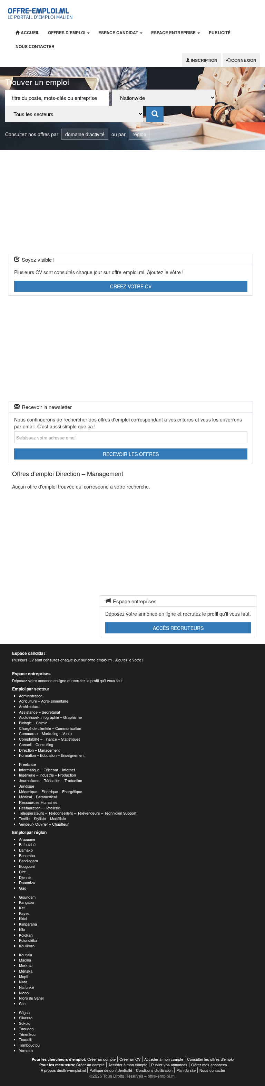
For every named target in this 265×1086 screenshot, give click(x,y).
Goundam (27, 897)
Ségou (24, 1012)
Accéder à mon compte (163, 1059)
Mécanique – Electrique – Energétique (50, 791)
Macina (25, 960)
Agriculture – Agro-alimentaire (43, 701)
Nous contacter (35, 46)
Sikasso (25, 1017)
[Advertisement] (132, 202)
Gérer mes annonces (209, 1064)
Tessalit (25, 1039)
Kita (22, 929)
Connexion (243, 60)
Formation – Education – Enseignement (52, 755)
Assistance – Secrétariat (39, 712)
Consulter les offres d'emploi (210, 1059)
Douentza (27, 882)
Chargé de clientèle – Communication (50, 728)
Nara (23, 981)
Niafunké (26, 987)
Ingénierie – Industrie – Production (47, 775)
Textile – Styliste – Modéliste (42, 818)
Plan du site (186, 1070)
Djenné (25, 877)
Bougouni (27, 866)
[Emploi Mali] (40, 13)
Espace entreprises (31, 673)
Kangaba (26, 902)
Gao (22, 888)
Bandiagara (28, 860)
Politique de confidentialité (110, 1070)
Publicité (219, 32)
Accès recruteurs (178, 627)
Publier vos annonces (169, 1064)
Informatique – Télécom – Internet (47, 769)
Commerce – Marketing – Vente (45, 733)
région (139, 134)
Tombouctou (29, 1045)
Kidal (23, 918)
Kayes (24, 913)
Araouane (27, 839)
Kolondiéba (28, 940)
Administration (30, 695)
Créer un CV (129, 1059)
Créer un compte (101, 1059)
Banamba (27, 855)
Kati (22, 907)
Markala (25, 965)
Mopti (23, 976)
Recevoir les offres (131, 454)
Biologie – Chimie (33, 722)
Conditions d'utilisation (154, 1070)
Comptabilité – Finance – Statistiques (49, 739)
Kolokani (26, 935)
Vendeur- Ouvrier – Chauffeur (44, 824)
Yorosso (26, 1050)
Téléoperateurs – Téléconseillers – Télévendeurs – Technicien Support (77, 813)
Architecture (29, 706)
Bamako (26, 850)
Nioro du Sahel (31, 998)
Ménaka (25, 971)
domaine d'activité (85, 134)
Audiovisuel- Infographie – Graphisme (50, 717)
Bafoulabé (27, 844)
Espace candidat (118, 32)
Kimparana (28, 924)
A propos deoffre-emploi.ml (63, 1070)
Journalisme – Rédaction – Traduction (50, 780)
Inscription (203, 60)
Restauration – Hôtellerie (39, 807)
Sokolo (24, 1023)
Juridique (26, 786)
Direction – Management (39, 750)
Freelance (27, 764)
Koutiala (25, 954)
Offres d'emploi (67, 32)
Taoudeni (26, 1028)
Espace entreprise (174, 32)
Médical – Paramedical (38, 796)
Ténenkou (27, 1034)
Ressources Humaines (38, 802)
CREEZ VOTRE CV (130, 286)
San (22, 1003)
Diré (22, 871)
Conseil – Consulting (36, 744)
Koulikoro (27, 945)
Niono (24, 992)
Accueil (29, 32)
